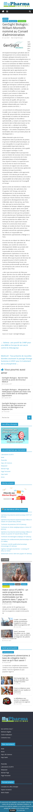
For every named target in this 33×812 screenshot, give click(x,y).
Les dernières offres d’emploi (15, 509)
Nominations (22, 21)
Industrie (24, 584)
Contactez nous (5, 737)
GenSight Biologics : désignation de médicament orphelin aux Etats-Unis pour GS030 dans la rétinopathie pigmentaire (16, 392)
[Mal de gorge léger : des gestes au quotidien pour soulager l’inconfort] (7, 677)
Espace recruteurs (6, 789)
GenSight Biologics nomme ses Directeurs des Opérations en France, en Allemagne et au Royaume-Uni (14, 406)
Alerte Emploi (5, 792)
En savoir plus (21, 810)
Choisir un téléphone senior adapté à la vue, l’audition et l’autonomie (22, 690)
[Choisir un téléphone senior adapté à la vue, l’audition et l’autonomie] (7, 687)
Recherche (6, 586)
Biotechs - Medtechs (8, 584)
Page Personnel (5, 471)
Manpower (4, 466)
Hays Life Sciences (6, 463)
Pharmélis (4, 460)
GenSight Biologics (18, 38)
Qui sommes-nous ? (7, 729)
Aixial (2, 457)
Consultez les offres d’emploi (9, 787)
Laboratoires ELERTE (7, 454)
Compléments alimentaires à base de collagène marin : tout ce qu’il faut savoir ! (16, 658)
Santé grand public (8, 652)
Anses (3, 477)
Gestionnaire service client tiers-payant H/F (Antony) (16, 553)
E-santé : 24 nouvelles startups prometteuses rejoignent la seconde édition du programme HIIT (22, 622)
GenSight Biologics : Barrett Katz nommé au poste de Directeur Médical (15, 380)
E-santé (18, 584)
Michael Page (5, 468)
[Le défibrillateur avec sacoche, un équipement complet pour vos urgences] (7, 697)
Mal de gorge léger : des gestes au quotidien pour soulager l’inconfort (21, 680)
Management (13, 21)
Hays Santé (4, 474)
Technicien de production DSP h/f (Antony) (13, 524)
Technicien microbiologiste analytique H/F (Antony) (16, 536)
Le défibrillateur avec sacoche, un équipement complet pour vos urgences (22, 700)
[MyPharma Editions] (3, 11)
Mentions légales (6, 732)
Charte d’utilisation (6, 735)
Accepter (12, 810)
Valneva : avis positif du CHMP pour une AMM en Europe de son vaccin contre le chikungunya (16, 345)
